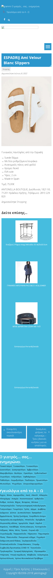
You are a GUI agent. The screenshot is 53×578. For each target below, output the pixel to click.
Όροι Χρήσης (22, 569)
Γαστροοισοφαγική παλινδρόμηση (31, 505)
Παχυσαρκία (43, 534)
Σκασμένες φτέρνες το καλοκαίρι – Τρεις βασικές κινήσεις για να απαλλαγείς (38, 437)
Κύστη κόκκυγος (27, 526)
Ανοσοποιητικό (26, 498)
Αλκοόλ (35, 495)
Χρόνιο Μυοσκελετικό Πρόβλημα (29, 558)
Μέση (11, 530)
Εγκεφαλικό (37, 512)
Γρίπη (26, 509)
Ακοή (28, 495)
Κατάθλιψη (14, 526)
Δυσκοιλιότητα (24, 512)
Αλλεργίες (43, 495)
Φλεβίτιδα (31, 555)
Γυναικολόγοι (19, 466)
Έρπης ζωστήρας (21, 516)
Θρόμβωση (40, 519)
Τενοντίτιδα (35, 548)
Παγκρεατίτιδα (20, 534)
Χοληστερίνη (42, 555)
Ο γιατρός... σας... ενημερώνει (26, 6)
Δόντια (13, 512)
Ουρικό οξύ (34, 530)
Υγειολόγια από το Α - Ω (18, 12)
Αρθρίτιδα (39, 498)
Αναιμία (15, 498)
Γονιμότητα (18, 509)
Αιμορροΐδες (18, 495)
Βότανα (35, 502)
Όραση (24, 530)
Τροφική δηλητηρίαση (23, 551)
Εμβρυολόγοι (32, 469)
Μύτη (17, 530)
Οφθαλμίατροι (29, 476)
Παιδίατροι (30, 480)
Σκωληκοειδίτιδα (29, 541)
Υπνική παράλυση (18, 555)
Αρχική (7, 569)
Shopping (6, 69)
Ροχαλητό (41, 537)
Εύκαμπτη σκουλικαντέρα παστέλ (14, 432)
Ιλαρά (31, 523)
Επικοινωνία (40, 569)
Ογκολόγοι (28, 473)
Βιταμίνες (26, 502)
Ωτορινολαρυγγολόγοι (33, 483)
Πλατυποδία (11, 537)
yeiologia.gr (40, 573)
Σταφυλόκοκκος (24, 544)
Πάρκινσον (32, 534)
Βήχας (17, 502)
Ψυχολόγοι (17, 483)
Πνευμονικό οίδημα (27, 537)
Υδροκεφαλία (40, 551)
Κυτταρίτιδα (40, 526)
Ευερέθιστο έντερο (37, 516)
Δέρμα (33, 509)
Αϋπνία (10, 502)
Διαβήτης (42, 509)
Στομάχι (36, 544)
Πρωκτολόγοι (42, 480)
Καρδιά (39, 523)
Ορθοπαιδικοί (40, 473)
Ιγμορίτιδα (23, 523)
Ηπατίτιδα (29, 519)
